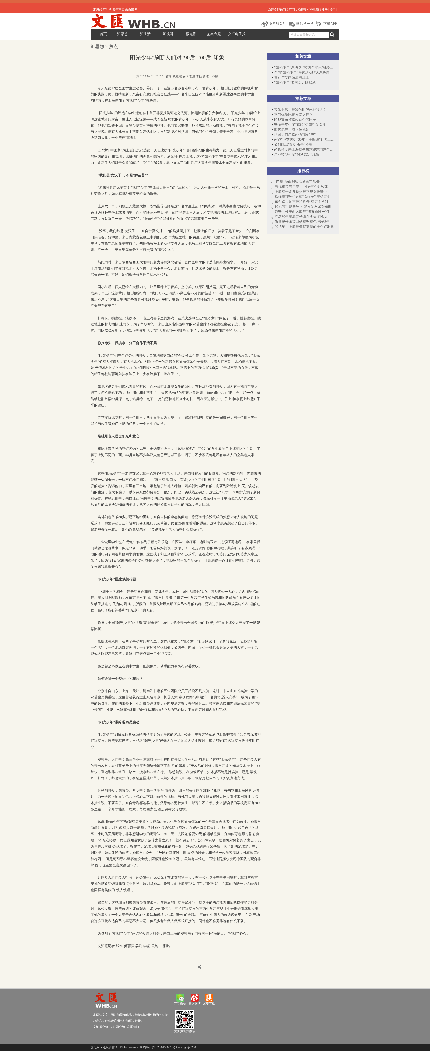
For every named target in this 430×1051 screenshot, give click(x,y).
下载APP (329, 24)
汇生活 (145, 34)
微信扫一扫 (304, 24)
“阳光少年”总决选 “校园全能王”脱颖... (303, 67)
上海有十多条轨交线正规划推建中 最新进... (304, 192)
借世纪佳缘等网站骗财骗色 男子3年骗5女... (304, 222)
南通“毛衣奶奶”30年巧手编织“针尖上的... (304, 139)
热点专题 (214, 34)
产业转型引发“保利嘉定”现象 (296, 154)
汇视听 (168, 34)
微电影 (191, 34)
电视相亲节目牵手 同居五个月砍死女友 (304, 187)
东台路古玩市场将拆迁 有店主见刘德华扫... (304, 202)
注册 (325, 9)
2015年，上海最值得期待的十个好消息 (304, 226)
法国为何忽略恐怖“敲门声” (295, 135)
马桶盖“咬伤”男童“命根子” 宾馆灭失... (304, 197)
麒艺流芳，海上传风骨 (291, 130)
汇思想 (122, 34)
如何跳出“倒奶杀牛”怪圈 (293, 144)
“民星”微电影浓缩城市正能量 (297, 182)
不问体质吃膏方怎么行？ (293, 115)
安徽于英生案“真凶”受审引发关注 (300, 125)
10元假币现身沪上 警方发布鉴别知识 (303, 207)
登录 (333, 9)
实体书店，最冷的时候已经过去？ (300, 110)
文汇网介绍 (117, 1027)
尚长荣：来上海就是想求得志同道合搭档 (304, 149)
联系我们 (133, 1027)
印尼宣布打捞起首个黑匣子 (295, 120)
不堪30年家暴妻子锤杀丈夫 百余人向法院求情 (304, 217)
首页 (103, 34)
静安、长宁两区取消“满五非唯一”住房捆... (304, 212)
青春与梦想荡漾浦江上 (291, 77)
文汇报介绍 (100, 1027)
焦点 (113, 46)
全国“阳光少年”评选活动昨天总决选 (301, 72)
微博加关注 (277, 24)
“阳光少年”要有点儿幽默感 (295, 82)
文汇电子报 (237, 34)
